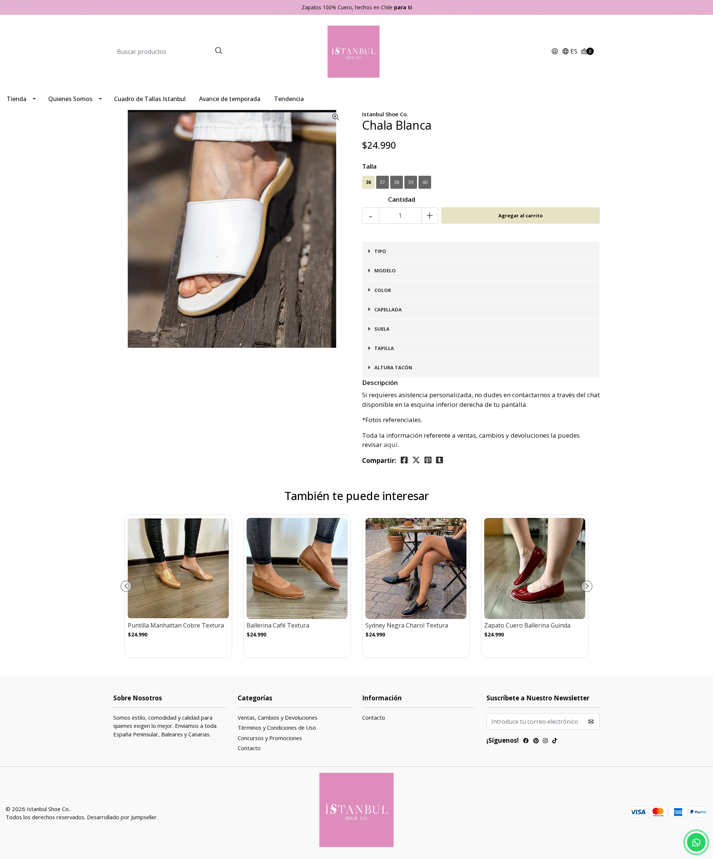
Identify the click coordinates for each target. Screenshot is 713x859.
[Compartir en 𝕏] (416, 460)
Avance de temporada (229, 99)
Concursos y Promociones (270, 738)
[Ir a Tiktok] (554, 741)
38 (396, 182)
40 (424, 182)
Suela (382, 328)
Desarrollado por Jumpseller (122, 817)
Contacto (249, 748)
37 (382, 182)
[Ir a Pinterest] (535, 741)
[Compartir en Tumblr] (439, 460)
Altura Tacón (393, 367)
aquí (390, 444)
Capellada (388, 309)
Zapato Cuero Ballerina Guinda (527, 625)
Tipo (380, 251)
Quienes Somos (70, 99)
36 (368, 182)
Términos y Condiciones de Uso (277, 727)
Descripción (380, 382)
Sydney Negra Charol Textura (406, 625)
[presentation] (126, 586)
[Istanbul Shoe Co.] (356, 51)
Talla (369, 166)
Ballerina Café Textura (278, 625)
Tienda (16, 99)
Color (382, 290)
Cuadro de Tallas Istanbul (150, 99)
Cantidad (401, 199)
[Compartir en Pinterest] (428, 460)
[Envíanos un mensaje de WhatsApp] (696, 842)
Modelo (385, 270)
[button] (569, 51)
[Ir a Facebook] (526, 741)
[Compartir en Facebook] (404, 460)
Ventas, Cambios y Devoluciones (278, 717)
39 (410, 182)
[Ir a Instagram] (545, 741)
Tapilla (384, 348)
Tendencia (289, 99)
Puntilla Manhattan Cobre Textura (176, 625)
